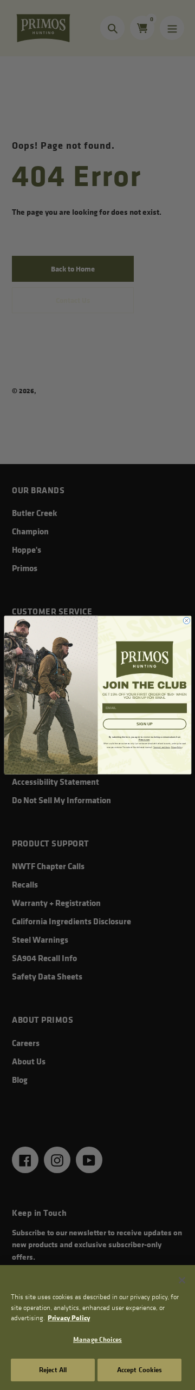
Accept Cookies (139, 1369)
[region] (97, 1327)
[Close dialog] (186, 620)
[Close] (182, 1280)
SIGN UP (144, 724)
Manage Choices (97, 1339)
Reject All (53, 1369)
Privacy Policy (69, 1317)
